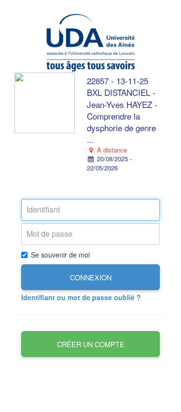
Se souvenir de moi (60, 254)
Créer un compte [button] (91, 344)
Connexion (90, 277)
